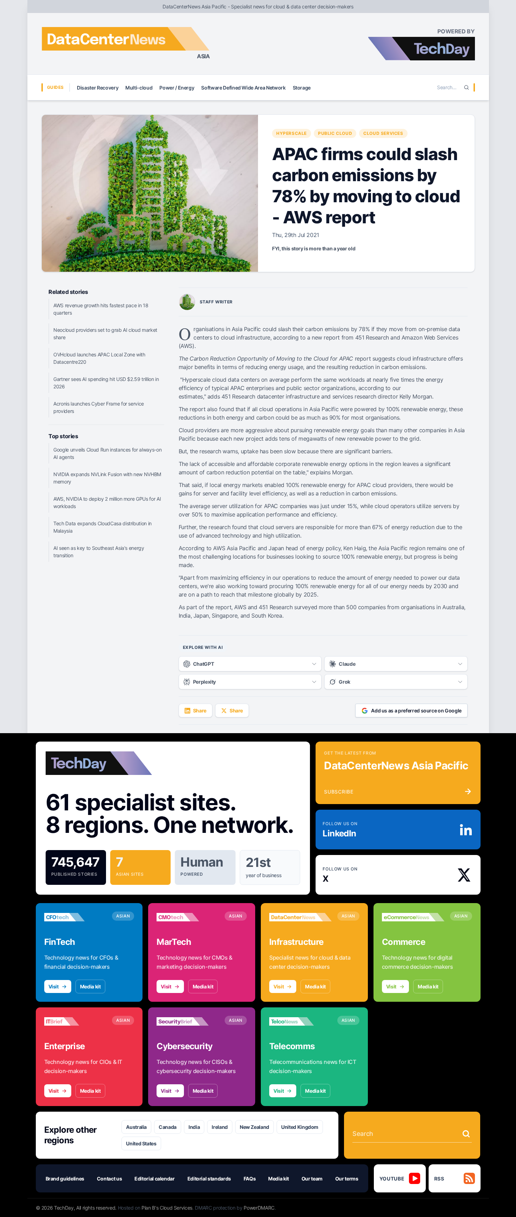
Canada (168, 1127)
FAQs (250, 1179)
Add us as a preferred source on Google (416, 710)
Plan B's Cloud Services (166, 1208)
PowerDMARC (259, 1208)
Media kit (90, 986)
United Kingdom (299, 1127)
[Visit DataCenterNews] (300, 917)
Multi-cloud (138, 88)
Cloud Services (383, 133)
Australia (136, 1127)
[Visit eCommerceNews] (413, 917)
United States (141, 1143)
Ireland (220, 1127)
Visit (53, 986)
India (194, 1127)
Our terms (346, 1179)
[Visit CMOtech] (188, 917)
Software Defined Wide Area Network (243, 88)
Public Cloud (335, 133)
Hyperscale (291, 133)
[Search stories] (466, 1133)
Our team (312, 1179)
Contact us (109, 1179)
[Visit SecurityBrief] (188, 1021)
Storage (302, 88)
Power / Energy (176, 88)
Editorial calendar (154, 1179)
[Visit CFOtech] (75, 917)
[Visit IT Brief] (75, 1021)
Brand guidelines (65, 1179)
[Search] (466, 87)
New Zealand (254, 1127)
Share (199, 710)
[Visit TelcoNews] (300, 1021)
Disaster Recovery (97, 88)
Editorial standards (209, 1179)
